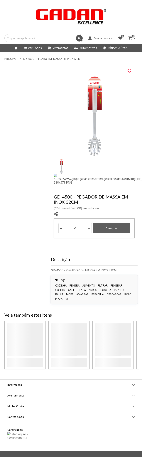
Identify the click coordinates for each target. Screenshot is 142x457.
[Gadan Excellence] (71, 16)
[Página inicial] (16, 48)
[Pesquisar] (79, 38)
